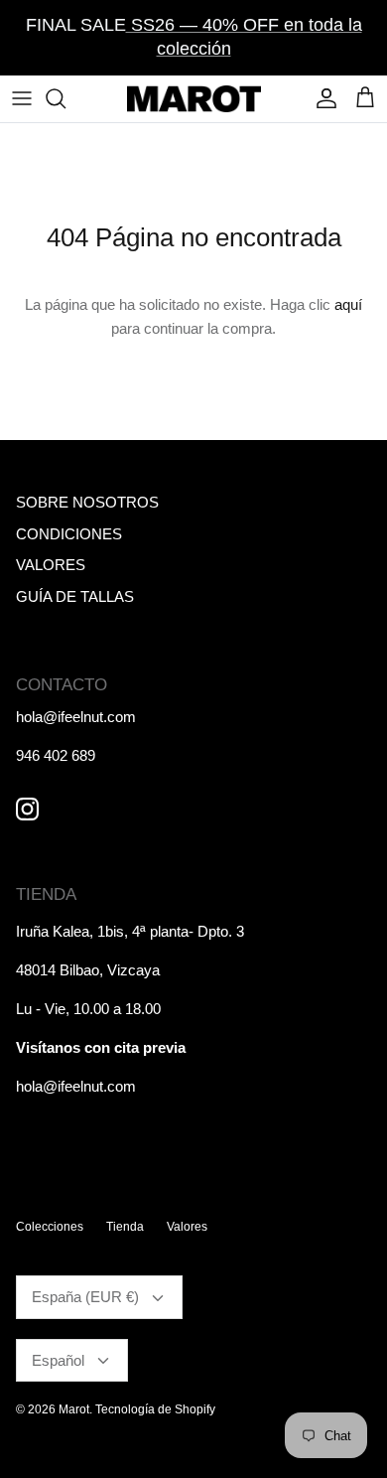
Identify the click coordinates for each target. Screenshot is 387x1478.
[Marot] (194, 98)
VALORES (50, 564)
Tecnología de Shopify (155, 1409)
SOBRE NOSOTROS (87, 502)
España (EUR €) (85, 1296)
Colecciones (49, 1227)
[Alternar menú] (22, 98)
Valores (187, 1227)
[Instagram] (27, 809)
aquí (348, 304)
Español (58, 1360)
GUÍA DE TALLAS (75, 596)
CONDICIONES (69, 533)
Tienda (125, 1227)
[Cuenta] (321, 98)
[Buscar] (65, 98)
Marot (74, 1409)
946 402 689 (55, 755)
